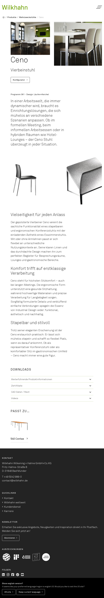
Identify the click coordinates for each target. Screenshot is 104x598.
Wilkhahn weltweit (14, 502)
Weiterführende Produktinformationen (31, 379)
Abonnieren (9, 538)
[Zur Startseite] (14, 7)
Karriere (9, 511)
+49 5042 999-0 (13, 477)
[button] (99, 7)
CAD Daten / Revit (20, 392)
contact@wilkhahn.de (15, 480)
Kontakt (8, 498)
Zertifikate (16, 386)
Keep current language (29, 592)
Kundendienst (12, 507)
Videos (14, 398)
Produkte (11, 17)
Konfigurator (19, 80)
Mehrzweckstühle (27, 17)
